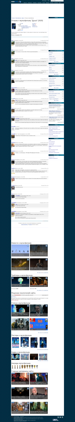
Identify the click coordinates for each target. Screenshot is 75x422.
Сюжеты (56, 124)
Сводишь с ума (51, 56)
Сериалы (51, 2)
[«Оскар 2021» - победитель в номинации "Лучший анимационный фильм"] (17, 367)
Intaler (16, 204)
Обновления (22, 416)
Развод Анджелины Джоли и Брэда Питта (56, 131)
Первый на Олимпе (52, 58)
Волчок (50, 54)
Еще (60, 2)
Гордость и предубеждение (53, 98)
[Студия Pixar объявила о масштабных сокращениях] (20, 250)
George (12, 159)
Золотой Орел (51, 144)
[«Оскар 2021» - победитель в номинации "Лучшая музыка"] (15, 367)
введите (30, 224)
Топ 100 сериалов (56, 89)
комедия (25, 25)
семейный (23, 27)
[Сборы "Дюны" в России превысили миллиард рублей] (39, 264)
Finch (16, 89)
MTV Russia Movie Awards (53, 149)
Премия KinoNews (52, 151)
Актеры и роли (34, 26)
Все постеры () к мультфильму (42, 349)
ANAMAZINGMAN (17, 295)
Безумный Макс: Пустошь (53, 72)
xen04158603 (13, 202)
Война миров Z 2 (52, 70)
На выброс (51, 52)
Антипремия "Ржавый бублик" (54, 152)
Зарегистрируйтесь (24, 224)
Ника (50, 148)
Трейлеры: (34, 25)
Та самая (13, 185)
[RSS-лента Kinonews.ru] (58, 417)
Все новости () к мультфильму (42, 272)
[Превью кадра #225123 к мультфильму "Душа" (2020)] (25, 357)
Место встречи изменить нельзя (54, 93)
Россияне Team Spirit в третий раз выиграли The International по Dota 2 (55, 105)
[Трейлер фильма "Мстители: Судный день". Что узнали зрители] (39, 408)
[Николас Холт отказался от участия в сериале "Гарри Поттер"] (39, 379)
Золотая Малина (52, 141)
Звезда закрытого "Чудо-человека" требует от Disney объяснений (56, 117)
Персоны (56, 2)
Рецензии (39, 2)
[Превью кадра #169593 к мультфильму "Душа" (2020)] (43, 357)
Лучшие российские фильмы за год (56, 50)
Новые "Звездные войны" (53, 128)
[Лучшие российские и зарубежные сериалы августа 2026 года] (20, 408)
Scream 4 (13, 176)
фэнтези (27, 27)
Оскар (50, 140)
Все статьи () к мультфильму (43, 332)
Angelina (13, 168)
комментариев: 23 (45, 295)
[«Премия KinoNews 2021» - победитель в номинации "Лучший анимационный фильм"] (34, 367)
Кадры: (34, 24)
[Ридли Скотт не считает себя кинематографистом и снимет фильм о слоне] (39, 393)
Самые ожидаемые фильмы (56, 63)
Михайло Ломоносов (52, 95)
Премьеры (30, 2)
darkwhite (13, 142)
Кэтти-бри (17, 213)
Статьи (43, 2)
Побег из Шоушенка (52, 78)
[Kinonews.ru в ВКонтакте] (60, 417)
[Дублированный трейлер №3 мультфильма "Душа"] (20, 282)
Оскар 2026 (51, 134)
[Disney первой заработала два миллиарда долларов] (20, 264)
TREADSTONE (14, 87)
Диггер (50, 67)
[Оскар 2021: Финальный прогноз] (39, 324)
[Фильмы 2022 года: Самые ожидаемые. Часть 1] (39, 311)
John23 (13, 98)
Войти (49, 0)
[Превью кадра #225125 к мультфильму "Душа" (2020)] (15, 357)
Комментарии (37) (61, 115)
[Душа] (13, 26)
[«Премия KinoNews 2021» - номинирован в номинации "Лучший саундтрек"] (37, 367)
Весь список (56, 61)
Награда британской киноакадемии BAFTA (55, 146)
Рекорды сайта (51, 156)
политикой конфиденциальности (32, 418)
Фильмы (47, 2)
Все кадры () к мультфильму (43, 360)
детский (22, 25)
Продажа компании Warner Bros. (54, 126)
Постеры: (34, 23)
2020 (22, 23)
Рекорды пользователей (53, 158)
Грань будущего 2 (52, 65)
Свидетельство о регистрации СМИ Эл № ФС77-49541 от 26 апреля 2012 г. (25, 420)
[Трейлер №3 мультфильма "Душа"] (39, 282)
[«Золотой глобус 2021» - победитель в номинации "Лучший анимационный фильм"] (22, 367)
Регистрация (44, 0)
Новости (25, 2)
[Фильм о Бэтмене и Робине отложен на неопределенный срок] (20, 393)
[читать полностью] (14, 300)
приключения (28, 26)
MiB (12, 40)
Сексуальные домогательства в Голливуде (54, 130)
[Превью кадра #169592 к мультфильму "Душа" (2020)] (34, 357)
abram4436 (17, 118)
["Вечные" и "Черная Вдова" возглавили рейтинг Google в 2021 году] (39, 250)
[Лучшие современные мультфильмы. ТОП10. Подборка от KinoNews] (20, 311)
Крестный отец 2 (52, 83)
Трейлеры (35, 2)
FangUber (13, 116)
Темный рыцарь (52, 81)
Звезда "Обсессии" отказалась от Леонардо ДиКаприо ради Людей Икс (55, 111)
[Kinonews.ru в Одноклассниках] (62, 417)
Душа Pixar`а (13, 296)
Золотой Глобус (51, 143)
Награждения (56, 138)
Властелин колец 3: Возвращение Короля (55, 86)
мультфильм (23, 26)
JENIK (12, 78)
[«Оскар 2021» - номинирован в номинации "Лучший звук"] (20, 367)
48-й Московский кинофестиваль (54, 133)
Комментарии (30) (61, 122)
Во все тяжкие (51, 91)
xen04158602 (17, 195)
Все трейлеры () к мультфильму (42, 290)
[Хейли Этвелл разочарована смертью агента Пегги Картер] (20, 379)
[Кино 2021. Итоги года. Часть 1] (20, 324)
